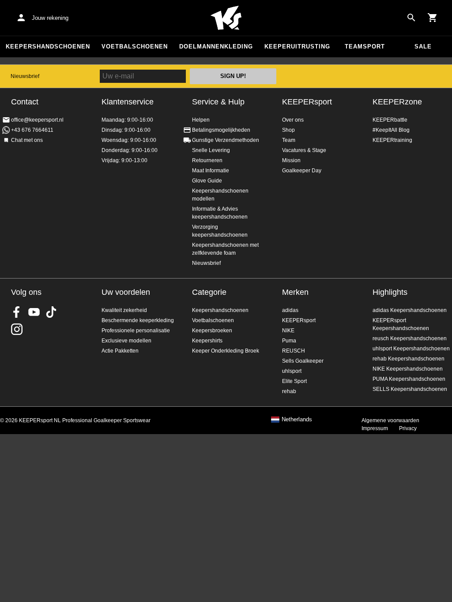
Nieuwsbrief (25, 76)
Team (288, 140)
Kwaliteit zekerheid (124, 310)
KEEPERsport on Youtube (34, 312)
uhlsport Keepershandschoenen (411, 349)
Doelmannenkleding (216, 46)
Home (226, 18)
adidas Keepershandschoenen (410, 310)
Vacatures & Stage (304, 150)
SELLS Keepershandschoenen (410, 389)
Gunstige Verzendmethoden (225, 140)
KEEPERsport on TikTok (51, 312)
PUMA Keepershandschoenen (409, 379)
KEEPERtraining (392, 140)
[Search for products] (411, 17)
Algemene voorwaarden (390, 420)
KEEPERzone (397, 101)
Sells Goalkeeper (303, 361)
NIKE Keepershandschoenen (408, 369)
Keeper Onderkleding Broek (225, 351)
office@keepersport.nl (37, 120)
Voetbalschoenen (135, 46)
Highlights (390, 292)
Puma (289, 341)
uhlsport (291, 371)
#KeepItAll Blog (391, 130)
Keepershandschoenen (48, 46)
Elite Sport (294, 381)
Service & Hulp (218, 101)
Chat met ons (27, 140)
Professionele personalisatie (136, 330)
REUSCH (293, 351)
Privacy (408, 428)
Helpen (201, 120)
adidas (290, 310)
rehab (289, 391)
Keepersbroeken (212, 330)
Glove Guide (207, 181)
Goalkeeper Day (301, 170)
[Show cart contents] (432, 17)
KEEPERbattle (390, 120)
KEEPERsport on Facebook (17, 312)
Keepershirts (207, 341)
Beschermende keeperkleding (138, 320)
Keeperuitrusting (297, 46)
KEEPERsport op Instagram (17, 329)
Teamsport (365, 46)
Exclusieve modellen (126, 341)
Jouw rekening (50, 18)
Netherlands (297, 419)
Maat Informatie (210, 170)
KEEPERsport (307, 101)
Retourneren (207, 160)
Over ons (293, 120)
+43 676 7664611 (32, 130)
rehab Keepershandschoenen (408, 359)
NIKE (288, 330)
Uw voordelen (126, 292)
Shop (288, 130)
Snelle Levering (211, 150)
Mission (291, 160)
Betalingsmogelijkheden (221, 130)
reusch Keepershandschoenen (410, 338)
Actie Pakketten (120, 351)
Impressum (375, 428)
